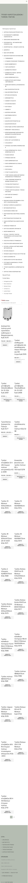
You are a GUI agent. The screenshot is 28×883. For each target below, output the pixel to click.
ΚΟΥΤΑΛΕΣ (8, 106)
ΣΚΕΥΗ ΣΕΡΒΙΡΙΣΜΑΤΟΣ (11, 160)
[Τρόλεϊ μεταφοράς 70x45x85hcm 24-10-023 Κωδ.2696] (20, 371)
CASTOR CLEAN (9, 882)
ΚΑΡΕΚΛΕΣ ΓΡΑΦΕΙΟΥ (9, 225)
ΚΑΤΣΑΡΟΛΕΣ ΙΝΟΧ (10, 103)
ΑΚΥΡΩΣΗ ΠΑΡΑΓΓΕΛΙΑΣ (8, 852)
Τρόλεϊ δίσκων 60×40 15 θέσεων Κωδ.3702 (20, 710)
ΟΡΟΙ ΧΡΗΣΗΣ (5, 840)
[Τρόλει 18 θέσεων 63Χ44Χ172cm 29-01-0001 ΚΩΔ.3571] (7, 521)
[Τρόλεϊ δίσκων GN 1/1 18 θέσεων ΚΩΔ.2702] (20, 730)
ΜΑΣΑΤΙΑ (7, 118)
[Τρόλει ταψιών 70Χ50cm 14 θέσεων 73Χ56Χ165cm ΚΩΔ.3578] (7, 695)
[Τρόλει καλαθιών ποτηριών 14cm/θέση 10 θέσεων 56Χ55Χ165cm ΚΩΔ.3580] (7, 627)
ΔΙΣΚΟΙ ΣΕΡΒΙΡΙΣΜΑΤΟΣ (11, 77)
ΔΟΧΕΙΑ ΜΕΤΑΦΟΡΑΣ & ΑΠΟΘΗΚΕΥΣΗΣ (15, 84)
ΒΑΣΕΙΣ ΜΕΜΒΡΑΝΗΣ (10, 64)
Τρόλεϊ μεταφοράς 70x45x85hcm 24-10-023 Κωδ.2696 (19, 388)
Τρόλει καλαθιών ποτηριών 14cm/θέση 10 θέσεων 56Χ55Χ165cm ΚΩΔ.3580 (7, 645)
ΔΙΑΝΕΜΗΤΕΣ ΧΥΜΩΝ (10, 69)
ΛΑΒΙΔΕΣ (7, 109)
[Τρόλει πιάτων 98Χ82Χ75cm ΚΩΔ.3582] (20, 661)
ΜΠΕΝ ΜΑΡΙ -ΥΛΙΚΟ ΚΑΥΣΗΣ (12, 129)
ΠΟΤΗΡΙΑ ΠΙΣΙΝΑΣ (8, 251)
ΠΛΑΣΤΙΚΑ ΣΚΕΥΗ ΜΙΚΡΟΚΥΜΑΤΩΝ (12, 243)
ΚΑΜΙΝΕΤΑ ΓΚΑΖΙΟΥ (10, 101)
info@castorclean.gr (7, 875)
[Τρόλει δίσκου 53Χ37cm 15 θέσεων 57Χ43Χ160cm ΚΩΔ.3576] (20, 556)
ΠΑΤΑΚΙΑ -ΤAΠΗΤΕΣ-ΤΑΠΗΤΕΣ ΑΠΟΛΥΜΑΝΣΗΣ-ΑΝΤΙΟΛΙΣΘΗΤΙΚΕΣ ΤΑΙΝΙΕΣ (13, 236)
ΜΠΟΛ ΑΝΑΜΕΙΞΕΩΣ (10, 137)
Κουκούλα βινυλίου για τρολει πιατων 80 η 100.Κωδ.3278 (20, 465)
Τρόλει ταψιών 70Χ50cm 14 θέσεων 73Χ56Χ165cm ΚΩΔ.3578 (6, 711)
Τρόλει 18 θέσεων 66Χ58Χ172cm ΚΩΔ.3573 (19, 537)
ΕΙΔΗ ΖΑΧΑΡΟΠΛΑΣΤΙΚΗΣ (11, 89)
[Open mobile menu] (1, 1)
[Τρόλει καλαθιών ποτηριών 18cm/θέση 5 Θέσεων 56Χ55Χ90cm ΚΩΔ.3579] (20, 624)
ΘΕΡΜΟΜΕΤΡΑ (9, 98)
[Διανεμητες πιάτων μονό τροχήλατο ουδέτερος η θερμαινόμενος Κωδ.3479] (7, 314)
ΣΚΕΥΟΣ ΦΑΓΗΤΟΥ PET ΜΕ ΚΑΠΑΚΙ (12, 259)
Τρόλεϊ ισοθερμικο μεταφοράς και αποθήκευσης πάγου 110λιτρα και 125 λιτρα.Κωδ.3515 (20, 347)
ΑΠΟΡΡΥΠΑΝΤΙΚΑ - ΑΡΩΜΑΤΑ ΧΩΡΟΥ (13, 47)
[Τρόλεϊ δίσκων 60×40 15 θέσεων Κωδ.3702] (20, 695)
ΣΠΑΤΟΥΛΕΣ (8, 169)
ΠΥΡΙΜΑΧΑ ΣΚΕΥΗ (9, 157)
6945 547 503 (14, 872)
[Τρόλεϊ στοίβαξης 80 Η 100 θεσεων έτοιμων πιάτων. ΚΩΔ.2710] (7, 769)
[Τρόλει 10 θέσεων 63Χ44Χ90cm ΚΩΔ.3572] (7, 489)
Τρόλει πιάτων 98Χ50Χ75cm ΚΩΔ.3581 (6, 678)
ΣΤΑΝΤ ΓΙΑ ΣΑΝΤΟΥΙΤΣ (11, 172)
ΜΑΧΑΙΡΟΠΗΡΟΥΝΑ (10, 124)
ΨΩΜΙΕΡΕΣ (8, 197)
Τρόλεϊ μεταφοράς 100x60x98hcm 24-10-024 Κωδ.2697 (7, 388)
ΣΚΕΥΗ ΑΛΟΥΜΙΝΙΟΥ (9, 256)
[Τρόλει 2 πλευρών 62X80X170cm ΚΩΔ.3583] (7, 556)
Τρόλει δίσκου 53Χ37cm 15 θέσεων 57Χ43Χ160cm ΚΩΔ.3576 (19, 573)
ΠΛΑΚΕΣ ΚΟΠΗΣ (9, 155)
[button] (7, 400)
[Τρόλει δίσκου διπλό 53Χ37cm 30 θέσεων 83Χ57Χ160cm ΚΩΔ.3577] (20, 589)
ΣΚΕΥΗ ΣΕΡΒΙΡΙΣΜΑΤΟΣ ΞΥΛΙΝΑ (13, 163)
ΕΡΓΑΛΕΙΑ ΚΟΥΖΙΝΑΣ (10, 95)
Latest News (7, 291)
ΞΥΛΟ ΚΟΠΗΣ (8, 143)
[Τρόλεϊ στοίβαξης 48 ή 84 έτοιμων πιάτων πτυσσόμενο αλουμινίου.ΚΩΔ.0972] (7, 730)
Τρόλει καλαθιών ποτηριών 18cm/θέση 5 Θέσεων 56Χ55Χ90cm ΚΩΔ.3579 (20, 640)
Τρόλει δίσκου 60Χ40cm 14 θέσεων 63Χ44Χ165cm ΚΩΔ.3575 (6, 608)
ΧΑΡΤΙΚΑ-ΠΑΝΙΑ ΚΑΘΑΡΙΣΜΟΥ (11, 271)
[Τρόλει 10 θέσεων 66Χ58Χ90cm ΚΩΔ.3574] (20, 489)
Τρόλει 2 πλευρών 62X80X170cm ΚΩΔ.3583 (6, 572)
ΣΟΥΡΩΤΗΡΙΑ (8, 166)
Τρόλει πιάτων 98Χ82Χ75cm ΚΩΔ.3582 (20, 673)
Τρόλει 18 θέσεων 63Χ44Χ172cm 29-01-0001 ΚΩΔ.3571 (6, 538)
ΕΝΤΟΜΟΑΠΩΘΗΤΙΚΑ (9, 208)
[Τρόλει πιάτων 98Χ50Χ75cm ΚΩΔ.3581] (7, 664)
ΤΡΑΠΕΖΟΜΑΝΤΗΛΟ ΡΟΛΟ (12, 187)
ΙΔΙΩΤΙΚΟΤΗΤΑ (6, 842)
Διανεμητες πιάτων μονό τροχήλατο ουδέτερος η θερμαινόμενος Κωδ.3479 (7, 332)
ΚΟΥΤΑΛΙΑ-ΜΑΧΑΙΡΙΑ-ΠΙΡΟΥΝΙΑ (12, 228)
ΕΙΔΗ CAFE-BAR (8, 52)
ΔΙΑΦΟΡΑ (6, 50)
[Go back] (3, 12)
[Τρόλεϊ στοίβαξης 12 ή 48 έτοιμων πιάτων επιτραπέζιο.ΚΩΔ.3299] (7, 448)
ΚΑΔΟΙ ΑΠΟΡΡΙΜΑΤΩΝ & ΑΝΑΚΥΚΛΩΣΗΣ (14, 221)
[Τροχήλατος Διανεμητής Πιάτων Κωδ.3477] (7, 409)
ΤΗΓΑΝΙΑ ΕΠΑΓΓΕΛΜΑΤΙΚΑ (11, 184)
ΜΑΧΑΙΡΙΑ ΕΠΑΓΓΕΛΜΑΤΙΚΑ (12, 121)
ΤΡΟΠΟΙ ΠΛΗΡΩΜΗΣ (7, 849)
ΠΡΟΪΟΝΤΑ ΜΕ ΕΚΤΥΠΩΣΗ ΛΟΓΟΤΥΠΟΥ (14, 254)
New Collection (7, 283)
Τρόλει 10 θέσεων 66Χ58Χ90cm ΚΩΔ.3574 (19, 504)
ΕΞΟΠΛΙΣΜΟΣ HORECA (9, 210)
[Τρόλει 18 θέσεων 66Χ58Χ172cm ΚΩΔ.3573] (20, 521)
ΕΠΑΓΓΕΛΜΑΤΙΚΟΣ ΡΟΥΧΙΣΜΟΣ (11, 218)
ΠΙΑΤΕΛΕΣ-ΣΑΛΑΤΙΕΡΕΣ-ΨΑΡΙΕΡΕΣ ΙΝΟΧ (15, 145)
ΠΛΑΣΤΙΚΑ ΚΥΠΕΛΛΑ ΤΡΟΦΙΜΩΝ (12, 240)
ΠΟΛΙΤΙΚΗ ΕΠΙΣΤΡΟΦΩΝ (8, 844)
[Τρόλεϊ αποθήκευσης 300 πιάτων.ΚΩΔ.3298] (20, 409)
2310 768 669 (5, 872)
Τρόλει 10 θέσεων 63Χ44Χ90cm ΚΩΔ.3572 (6, 504)
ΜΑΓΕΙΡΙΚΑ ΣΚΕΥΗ (9, 112)
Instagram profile (8, 281)
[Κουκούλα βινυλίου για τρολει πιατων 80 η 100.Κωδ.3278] (20, 448)
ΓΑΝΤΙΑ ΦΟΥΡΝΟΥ (9, 67)
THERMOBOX (8, 58)
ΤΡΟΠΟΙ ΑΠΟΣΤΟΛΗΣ (7, 847)
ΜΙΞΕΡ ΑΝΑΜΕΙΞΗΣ (8, 231)
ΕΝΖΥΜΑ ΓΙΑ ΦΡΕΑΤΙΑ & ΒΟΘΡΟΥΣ (12, 205)
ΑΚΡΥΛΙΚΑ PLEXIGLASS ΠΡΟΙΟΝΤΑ (12, 32)
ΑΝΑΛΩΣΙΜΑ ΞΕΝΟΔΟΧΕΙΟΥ (11, 39)
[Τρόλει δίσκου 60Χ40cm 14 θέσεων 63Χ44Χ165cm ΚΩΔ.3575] (7, 592)
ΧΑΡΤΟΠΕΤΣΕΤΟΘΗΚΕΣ (11, 194)
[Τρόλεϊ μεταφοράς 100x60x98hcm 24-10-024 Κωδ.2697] (7, 371)
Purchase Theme (8, 293)
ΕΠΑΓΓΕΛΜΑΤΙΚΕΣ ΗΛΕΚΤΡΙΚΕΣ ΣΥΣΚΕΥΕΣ (14, 213)
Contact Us (7, 288)
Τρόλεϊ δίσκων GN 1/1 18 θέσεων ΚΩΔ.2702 (20, 745)
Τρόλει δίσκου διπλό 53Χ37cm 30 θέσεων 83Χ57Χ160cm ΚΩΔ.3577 (20, 604)
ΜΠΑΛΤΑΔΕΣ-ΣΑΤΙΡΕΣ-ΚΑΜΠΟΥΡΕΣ (14, 126)
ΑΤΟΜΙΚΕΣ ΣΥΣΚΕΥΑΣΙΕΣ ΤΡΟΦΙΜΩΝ (14, 61)
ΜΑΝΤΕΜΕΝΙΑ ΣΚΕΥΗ (10, 115)
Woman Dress (7, 286)
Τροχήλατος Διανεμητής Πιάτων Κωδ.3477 (6, 425)
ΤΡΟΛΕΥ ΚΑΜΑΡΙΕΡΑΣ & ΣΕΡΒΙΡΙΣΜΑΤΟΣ (14, 267)
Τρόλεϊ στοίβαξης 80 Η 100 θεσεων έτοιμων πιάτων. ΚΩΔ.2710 (7, 802)
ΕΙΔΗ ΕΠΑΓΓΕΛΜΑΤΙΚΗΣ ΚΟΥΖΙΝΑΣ (12, 55)
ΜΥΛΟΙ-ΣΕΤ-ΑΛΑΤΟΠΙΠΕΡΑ (12, 140)
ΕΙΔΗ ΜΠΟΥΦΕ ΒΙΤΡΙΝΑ (10, 92)
